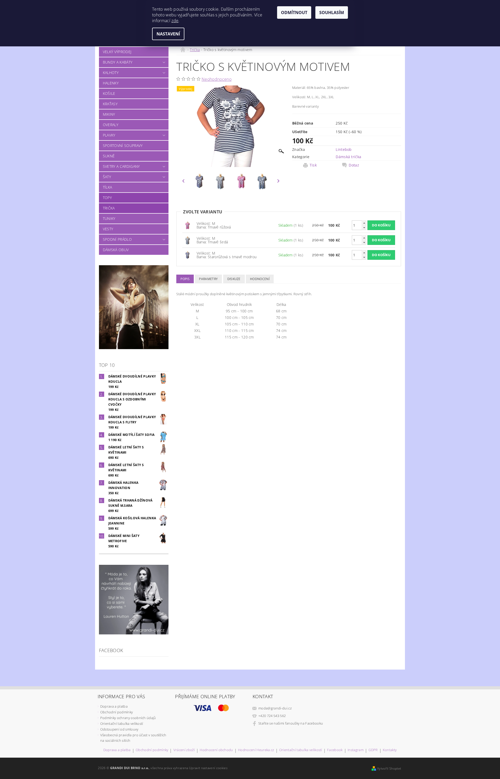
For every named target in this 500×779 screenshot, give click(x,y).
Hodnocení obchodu (216, 750)
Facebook (335, 750)
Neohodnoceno (217, 79)
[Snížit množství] (364, 227)
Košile (109, 93)
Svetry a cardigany (121, 166)
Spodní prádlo (117, 239)
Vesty (108, 228)
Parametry (208, 279)
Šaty (107, 176)
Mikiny (109, 114)
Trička (109, 208)
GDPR (373, 750)
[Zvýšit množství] (364, 222)
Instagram (356, 750)
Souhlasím (331, 12)
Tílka (107, 187)
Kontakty (390, 750)
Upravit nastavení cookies (208, 768)
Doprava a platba (114, 706)
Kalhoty (110, 72)
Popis (185, 279)
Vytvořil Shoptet (389, 768)
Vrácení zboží (184, 750)
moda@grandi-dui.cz (275, 708)
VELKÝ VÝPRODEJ (117, 51)
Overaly (110, 124)
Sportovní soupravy (123, 145)
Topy (107, 197)
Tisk (313, 165)
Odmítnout (294, 12)
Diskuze (234, 279)
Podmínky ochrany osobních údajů (128, 717)
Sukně (109, 155)
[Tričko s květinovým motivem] (187, 224)
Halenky (110, 83)
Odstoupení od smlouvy (119, 729)
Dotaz (354, 165)
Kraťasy (110, 103)
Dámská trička (348, 156)
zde (174, 20)
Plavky (109, 135)
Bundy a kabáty (117, 62)
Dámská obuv (116, 249)
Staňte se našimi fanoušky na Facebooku (290, 723)
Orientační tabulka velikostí (121, 723)
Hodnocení (260, 279)
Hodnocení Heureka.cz (256, 750)
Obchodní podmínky (116, 712)
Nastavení (168, 34)
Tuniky (109, 218)
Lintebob (344, 149)
